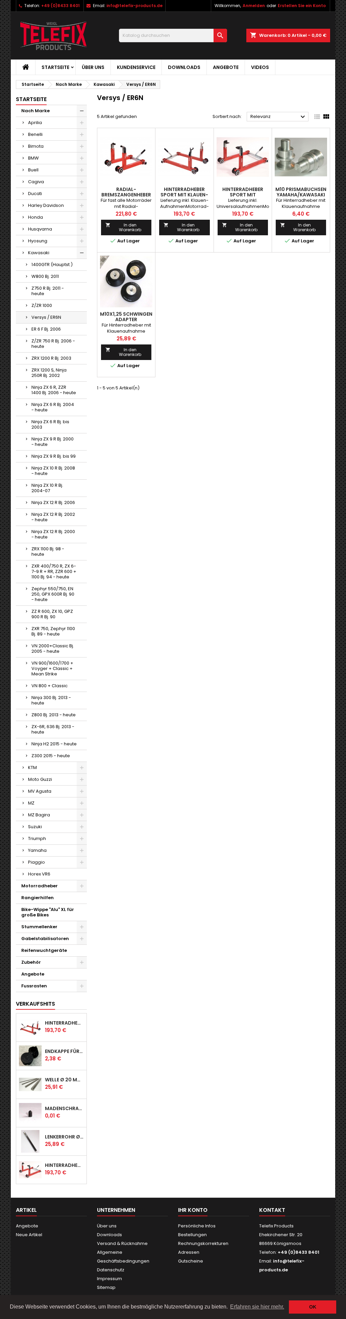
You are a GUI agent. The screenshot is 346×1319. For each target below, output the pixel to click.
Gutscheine (190, 1261)
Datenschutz (110, 1270)
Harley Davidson (46, 205)
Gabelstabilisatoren (45, 938)
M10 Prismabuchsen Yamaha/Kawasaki (300, 192)
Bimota (36, 146)
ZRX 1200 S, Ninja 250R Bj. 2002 (49, 373)
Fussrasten (34, 986)
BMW (33, 158)
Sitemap (106, 1287)
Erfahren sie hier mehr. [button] (257, 1307)
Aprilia (35, 122)
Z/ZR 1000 (41, 305)
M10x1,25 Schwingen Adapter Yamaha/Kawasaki (126, 319)
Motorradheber (39, 886)
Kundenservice (136, 67)
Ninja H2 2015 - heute (54, 744)
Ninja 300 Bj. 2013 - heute (51, 700)
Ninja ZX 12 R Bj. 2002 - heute (53, 517)
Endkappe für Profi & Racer (64, 1051)
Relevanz (278, 117)
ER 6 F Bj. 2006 (46, 329)
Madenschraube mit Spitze (64, 1108)
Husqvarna (40, 229)
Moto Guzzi (40, 779)
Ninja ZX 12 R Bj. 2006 (53, 502)
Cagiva (36, 181)
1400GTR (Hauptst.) (52, 264)
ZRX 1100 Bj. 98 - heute (47, 551)
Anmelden (254, 5)
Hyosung (37, 241)
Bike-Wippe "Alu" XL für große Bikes (47, 912)
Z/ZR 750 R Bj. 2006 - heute (53, 344)
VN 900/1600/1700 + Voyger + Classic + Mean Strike (52, 668)
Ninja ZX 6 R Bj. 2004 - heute (52, 407)
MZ (31, 803)
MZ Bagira (39, 815)
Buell (33, 170)
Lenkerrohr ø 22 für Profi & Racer (64, 1137)
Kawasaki (38, 252)
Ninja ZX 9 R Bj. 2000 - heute (52, 442)
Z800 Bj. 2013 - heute (53, 715)
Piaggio (36, 862)
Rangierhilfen (37, 897)
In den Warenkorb (123, 227)
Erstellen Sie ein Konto (302, 5)
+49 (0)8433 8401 (60, 5)
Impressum (109, 1278)
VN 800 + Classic (49, 685)
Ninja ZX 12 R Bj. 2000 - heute (53, 534)
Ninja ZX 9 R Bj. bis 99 (53, 456)
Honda (35, 217)
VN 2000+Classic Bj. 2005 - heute (52, 648)
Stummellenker (39, 927)
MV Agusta (39, 791)
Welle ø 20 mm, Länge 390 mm (64, 1079)
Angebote (226, 67)
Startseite (55, 67)
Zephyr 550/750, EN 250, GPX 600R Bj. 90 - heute (52, 594)
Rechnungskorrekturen (203, 1243)
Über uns (93, 67)
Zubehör (31, 962)
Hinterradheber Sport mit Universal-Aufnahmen (64, 1165)
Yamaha (37, 850)
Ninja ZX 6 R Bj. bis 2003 (50, 424)
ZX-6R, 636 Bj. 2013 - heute (52, 729)
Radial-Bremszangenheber (126, 192)
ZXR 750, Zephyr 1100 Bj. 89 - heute (53, 631)
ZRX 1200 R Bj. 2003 (51, 358)
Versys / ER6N (46, 317)
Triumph (37, 838)
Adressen (188, 1252)
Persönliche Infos (197, 1226)
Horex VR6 (39, 874)
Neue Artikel (29, 1234)
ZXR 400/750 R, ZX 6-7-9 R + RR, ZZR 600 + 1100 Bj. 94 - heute (53, 571)
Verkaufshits (35, 1004)
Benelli (35, 134)
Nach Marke (35, 110)
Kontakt (272, 1210)
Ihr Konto (192, 1210)
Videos (260, 67)
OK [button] (312, 1307)
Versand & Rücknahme (122, 1243)
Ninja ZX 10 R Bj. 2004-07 (47, 488)
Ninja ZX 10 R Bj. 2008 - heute (53, 471)
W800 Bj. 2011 (45, 276)
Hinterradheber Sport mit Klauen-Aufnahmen (64, 1023)
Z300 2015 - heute (50, 755)
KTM (32, 767)
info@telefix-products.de (134, 5)
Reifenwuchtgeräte (44, 950)
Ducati (35, 193)
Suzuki (35, 826)
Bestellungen (192, 1234)
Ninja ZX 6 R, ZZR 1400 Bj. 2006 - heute (53, 390)
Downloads (184, 67)
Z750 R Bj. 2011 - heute (47, 291)
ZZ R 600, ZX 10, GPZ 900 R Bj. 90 (52, 614)
